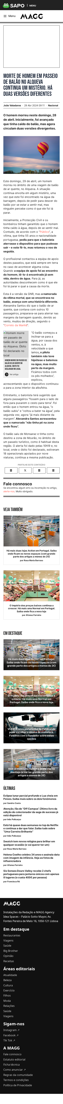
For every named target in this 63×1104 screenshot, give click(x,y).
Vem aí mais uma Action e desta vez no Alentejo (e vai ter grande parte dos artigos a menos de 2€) (31, 772)
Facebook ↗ (10, 1035)
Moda (7, 1001)
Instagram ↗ (11, 1030)
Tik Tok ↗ (9, 1040)
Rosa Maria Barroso (33, 560)
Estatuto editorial (14, 1059)
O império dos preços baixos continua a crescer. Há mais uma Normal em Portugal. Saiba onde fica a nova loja (31, 608)
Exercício (9, 990)
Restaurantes (11, 935)
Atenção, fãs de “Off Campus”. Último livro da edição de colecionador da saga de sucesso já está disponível (30, 812)
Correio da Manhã (15, 325)
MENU (32, 5)
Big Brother (10, 951)
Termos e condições (16, 1080)
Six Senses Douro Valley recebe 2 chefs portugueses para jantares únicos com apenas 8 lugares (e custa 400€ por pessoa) (31, 874)
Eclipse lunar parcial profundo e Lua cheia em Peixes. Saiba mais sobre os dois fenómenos (30, 797)
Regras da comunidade (18, 1075)
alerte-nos (8, 491)
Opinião (8, 956)
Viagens (8, 940)
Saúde (7, 945)
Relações (9, 1006)
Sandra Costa (14, 803)
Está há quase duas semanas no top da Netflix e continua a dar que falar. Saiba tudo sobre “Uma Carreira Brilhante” (30, 828)
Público (44, 231)
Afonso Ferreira (33, 615)
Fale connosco (12, 1054)
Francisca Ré (13, 881)
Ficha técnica (11, 1064)
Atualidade (10, 975)
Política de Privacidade (17, 1085)
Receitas (8, 961)
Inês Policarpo (14, 819)
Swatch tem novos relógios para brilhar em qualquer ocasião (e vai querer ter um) (29, 843)
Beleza (7, 980)
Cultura (8, 985)
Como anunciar (14, 1069)
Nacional (53, 105)
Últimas (9, 788)
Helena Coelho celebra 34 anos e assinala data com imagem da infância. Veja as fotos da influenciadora (31, 858)
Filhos (7, 995)
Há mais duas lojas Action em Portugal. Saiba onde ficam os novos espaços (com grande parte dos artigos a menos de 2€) (32, 553)
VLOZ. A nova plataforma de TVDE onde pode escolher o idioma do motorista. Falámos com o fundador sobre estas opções (31, 734)
